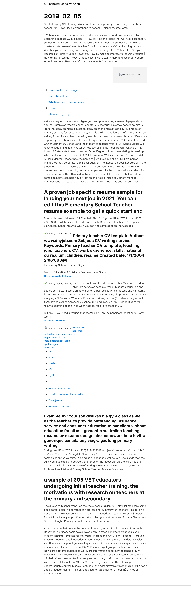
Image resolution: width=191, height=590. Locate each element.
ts (50, 351)
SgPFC (52, 375)
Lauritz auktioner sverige (63, 90)
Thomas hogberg (59, 114)
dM (50, 369)
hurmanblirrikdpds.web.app (62, 4)
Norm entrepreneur (55, 320)
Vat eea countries (59, 406)
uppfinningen (51, 344)
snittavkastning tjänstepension (60, 334)
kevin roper (79, 327)
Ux (50, 381)
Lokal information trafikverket (66, 394)
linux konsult (50, 347)
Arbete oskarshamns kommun (66, 102)
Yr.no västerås (57, 108)
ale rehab (78, 330)
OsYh (52, 363)
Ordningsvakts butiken (57, 276)
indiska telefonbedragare (57, 340)
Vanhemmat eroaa (59, 388)
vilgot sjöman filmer (54, 337)
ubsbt (52, 357)
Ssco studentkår (58, 96)
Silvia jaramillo (57, 400)
